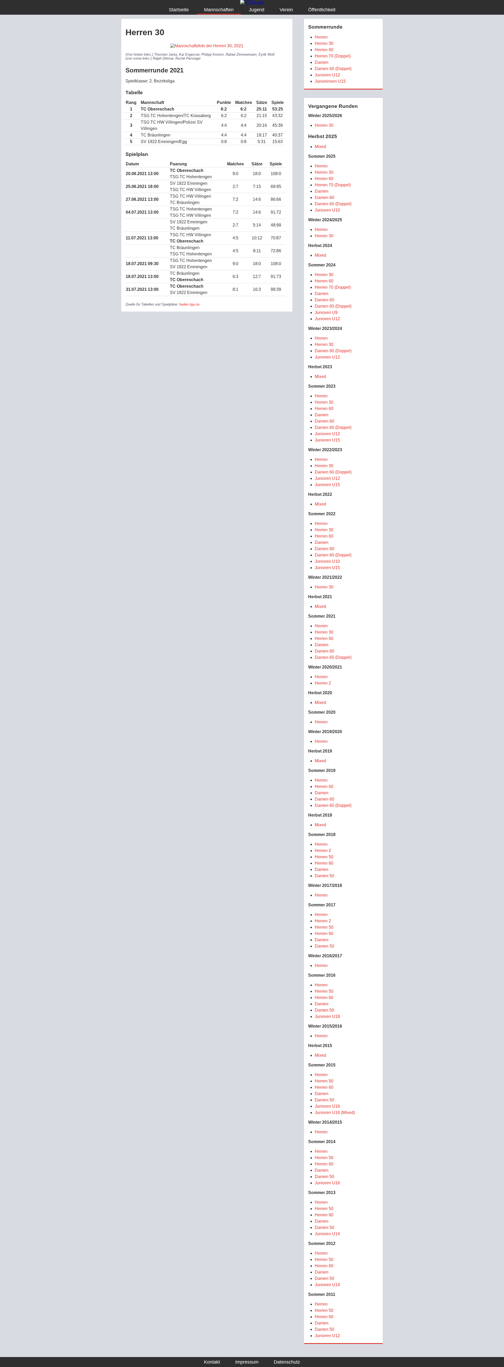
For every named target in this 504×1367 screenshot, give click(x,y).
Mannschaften (219, 9)
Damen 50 (324, 876)
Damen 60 (324, 197)
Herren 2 (323, 683)
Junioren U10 (327, 210)
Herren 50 (324, 857)
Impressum (247, 1362)
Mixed (320, 146)
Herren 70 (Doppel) (333, 56)
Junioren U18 (327, 1016)
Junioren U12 (327, 75)
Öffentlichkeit (321, 9)
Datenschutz (287, 1362)
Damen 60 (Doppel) (333, 68)
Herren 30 (324, 43)
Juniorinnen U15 (330, 81)
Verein (286, 9)
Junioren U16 (327, 1106)
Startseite (179, 9)
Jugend (256, 9)
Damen (321, 62)
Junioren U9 (326, 312)
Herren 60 (324, 50)
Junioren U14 (327, 1234)
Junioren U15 (327, 440)
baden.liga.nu (189, 304)
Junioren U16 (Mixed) (335, 1112)
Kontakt (212, 1362)
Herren (321, 37)
